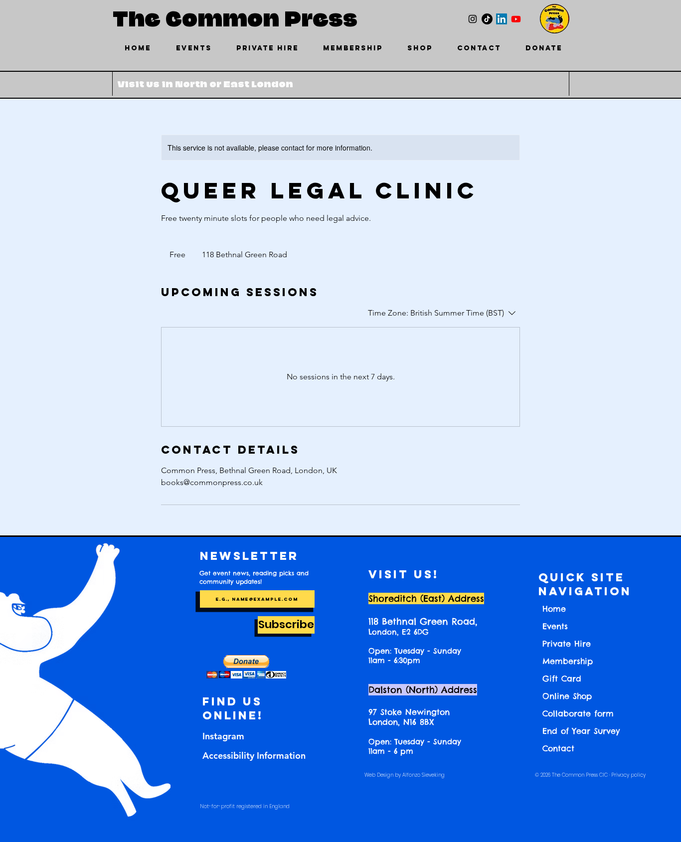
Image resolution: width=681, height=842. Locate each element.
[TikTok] (487, 18)
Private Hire (566, 644)
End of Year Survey (581, 731)
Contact (558, 748)
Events (555, 626)
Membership (567, 661)
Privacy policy (628, 775)
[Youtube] (516, 18)
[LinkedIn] (501, 18)
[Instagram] (472, 18)
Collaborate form (578, 713)
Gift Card (561, 678)
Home (554, 609)
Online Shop (567, 696)
